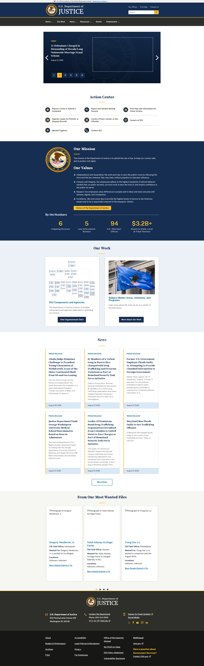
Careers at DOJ (136, 120)
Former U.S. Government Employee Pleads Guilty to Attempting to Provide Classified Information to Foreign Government (141, 366)
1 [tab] (53, 75)
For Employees (81, 655)
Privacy (78, 649)
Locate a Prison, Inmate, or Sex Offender (104, 120)
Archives (49, 649)
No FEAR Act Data (112, 647)
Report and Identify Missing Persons (103, 110)
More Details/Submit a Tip (60, 565)
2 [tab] (59, 75)
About (48, 638)
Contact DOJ (96, 130)
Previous (46, 58)
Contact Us (154, 7)
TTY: (92, 621)
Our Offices (132, 7)
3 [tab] (65, 75)
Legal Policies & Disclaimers (87, 644)
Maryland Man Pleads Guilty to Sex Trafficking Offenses (140, 424)
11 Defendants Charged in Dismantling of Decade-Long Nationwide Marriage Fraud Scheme (67, 50)
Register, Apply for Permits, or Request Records (65, 120)
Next (158, 58)
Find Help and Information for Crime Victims (143, 110)
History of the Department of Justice (92, 208)
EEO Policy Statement (113, 653)
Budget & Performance (55, 644)
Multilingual (138, 638)
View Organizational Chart (72, 319)
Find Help (143, 7)
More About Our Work (131, 319)
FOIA (47, 655)
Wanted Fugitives (59, 130)
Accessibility (80, 638)
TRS (104, 621)
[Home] (64, 14)
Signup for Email (139, 614)
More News (102, 482)
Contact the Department (99, 614)
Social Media (133, 617)
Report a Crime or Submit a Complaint (64, 110)
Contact (140, 656)
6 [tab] (82, 75)
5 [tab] (76, 75)
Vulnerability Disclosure (114, 658)
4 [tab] (70, 75)
